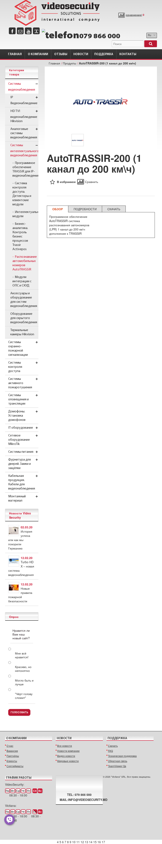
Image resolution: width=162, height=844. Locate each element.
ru (149, 35)
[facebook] (12, 30)
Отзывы (60, 54)
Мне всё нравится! (21, 655)
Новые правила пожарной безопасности (20, 594)
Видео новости (66, 756)
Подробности (85, 209)
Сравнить (91, 182)
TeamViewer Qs (117, 766)
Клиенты (12, 761)
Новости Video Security (20, 515)
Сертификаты (15, 766)
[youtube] (28, 30)
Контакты (127, 54)
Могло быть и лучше (24, 682)
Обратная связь (117, 761)
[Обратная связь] (20, 30)
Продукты (69, 63)
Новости (80, 54)
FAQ (110, 751)
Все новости (64, 745)
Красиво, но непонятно (23, 668)
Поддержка (103, 54)
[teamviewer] (36, 30)
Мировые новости (68, 761)
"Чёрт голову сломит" (23, 695)
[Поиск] (150, 43)
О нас (10, 745)
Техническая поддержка (122, 756)
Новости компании (68, 751)
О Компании (38, 54)
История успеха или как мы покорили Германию (20, 539)
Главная (15, 54)
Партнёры (13, 756)
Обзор (57, 209)
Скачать (113, 209)
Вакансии (12, 751)
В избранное (66, 182)
